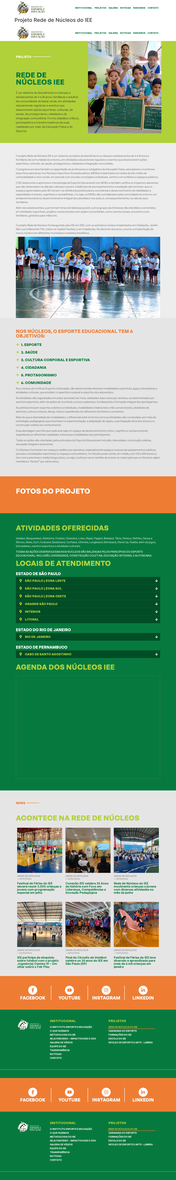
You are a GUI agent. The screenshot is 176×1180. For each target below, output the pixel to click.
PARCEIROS (139, 8)
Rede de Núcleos (29, 876)
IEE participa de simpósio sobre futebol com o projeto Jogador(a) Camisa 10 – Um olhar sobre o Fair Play (38, 962)
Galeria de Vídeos (61, 1042)
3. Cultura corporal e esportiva (55, 360)
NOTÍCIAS (125, 8)
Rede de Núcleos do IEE (122, 1027)
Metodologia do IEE (63, 1034)
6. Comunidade (36, 382)
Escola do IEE (117, 1038)
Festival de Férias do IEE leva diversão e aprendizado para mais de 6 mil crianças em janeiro (135, 962)
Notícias (55, 1054)
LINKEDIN (143, 998)
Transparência (60, 1050)
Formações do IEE (119, 1034)
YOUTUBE (69, 998)
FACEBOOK (32, 998)
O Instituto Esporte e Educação (71, 1027)
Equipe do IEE (58, 1046)
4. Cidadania (33, 367)
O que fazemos (59, 1030)
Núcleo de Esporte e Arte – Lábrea (130, 1042)
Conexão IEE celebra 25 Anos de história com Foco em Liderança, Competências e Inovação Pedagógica (86, 888)
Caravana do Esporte (122, 1030)
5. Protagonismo (39, 375)
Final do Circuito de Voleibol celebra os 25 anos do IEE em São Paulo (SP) (86, 961)
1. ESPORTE (31, 344)
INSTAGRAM (106, 998)
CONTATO (153, 8)
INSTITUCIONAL (83, 8)
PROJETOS (100, 8)
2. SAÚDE (29, 352)
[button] (86, 344)
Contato (56, 1057)
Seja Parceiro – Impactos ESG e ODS (73, 1038)
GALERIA (113, 8)
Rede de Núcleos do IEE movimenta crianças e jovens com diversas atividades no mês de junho (135, 888)
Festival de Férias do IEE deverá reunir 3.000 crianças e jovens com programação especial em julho (39, 888)
